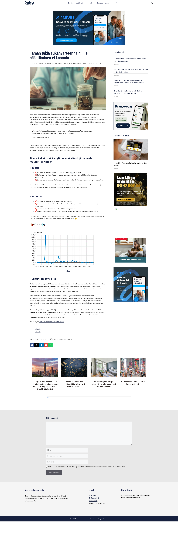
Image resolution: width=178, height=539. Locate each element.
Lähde (68, 271)
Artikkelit (79, 3)
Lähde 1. (37, 329)
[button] (152, 3)
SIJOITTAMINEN (75, 64)
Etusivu (70, 3)
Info (116, 3)
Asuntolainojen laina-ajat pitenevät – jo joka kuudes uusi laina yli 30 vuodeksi (104, 384)
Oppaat (89, 3)
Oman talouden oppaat (48, 64)
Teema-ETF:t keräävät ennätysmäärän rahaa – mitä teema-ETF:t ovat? (74, 384)
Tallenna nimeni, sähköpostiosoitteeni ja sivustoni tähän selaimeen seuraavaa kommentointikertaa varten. (86, 467)
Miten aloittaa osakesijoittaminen (51, 322)
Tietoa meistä (94, 498)
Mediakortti (93, 501)
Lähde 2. (37, 332)
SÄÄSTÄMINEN (63, 64)
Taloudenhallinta (103, 3)
